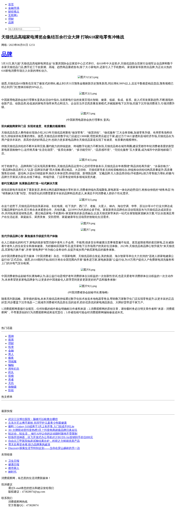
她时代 (12, 471)
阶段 (11, 390)
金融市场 (13, 8)
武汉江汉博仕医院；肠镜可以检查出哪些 (33, 419)
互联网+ (13, 15)
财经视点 (13, 11)
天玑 (11, 383)
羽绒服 (12, 361)
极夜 (11, 357)
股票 (11, 339)
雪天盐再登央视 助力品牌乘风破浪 (29, 444)
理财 (11, 18)
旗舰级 (12, 386)
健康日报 (13, 464)
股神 (11, 336)
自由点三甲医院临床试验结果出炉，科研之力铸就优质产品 (44, 440)
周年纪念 (13, 368)
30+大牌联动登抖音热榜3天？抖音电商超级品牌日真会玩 (42, 430)
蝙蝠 (11, 365)
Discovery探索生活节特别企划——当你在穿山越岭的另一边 (44, 448)
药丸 (11, 372)
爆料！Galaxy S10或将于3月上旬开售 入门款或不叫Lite (41, 426)
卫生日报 (13, 460)
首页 (11, 4)
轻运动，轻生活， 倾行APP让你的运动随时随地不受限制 (42, 433)
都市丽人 (13, 468)
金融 (11, 350)
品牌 (11, 22)
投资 (11, 347)
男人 (11, 354)
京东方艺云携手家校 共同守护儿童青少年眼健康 (37, 422)
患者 (11, 379)
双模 (11, 375)
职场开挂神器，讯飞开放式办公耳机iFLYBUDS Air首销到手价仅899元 (50, 437)
